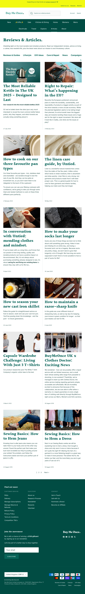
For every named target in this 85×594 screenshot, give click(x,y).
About (64, 29)
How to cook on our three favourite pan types (20, 164)
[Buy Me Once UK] (15, 13)
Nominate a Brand (57, 502)
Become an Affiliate (58, 505)
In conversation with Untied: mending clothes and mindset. (18, 238)
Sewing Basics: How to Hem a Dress (62, 436)
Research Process (34, 498)
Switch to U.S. (65, 5)
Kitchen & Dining (42, 22)
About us (31, 495)
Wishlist (79, 5)
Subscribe (11, 556)
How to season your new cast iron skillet (21, 304)
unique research (51, 2)
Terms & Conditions (11, 517)
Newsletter (32, 502)
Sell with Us (55, 498)
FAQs (6, 495)
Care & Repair (53, 55)
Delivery (7, 498)
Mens (75, 22)
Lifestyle (27, 55)
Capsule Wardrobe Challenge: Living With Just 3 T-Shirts (21, 360)
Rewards (73, 5)
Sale (29, 22)
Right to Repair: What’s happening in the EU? (61, 91)
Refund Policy (9, 511)
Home (55, 22)
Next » (46, 472)
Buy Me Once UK (14, 580)
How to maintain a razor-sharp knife (61, 304)
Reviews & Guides (11, 55)
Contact (54, 491)
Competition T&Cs (10, 520)
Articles (54, 29)
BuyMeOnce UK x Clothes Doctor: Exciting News (60, 360)
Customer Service (11, 491)
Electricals (23, 29)
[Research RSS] (81, 60)
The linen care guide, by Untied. (60, 161)
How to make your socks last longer (61, 234)
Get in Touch (55, 495)
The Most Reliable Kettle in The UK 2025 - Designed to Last (20, 93)
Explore (44, 29)
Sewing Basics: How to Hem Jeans (21, 436)
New (9, 22)
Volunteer (31, 508)
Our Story (32, 491)
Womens (65, 22)
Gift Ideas (39, 55)
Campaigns (76, 55)
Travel (33, 29)
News (65, 55)
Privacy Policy (9, 514)
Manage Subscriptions (12, 502)
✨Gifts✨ (19, 22)
